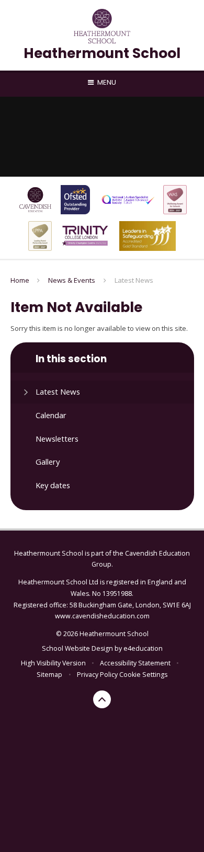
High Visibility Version (53, 663)
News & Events (71, 280)
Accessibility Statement (135, 663)
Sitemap (49, 674)
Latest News (134, 280)
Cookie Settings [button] (143, 674)
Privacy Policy (97, 674)
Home (19, 280)
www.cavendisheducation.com (102, 616)
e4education (143, 648)
